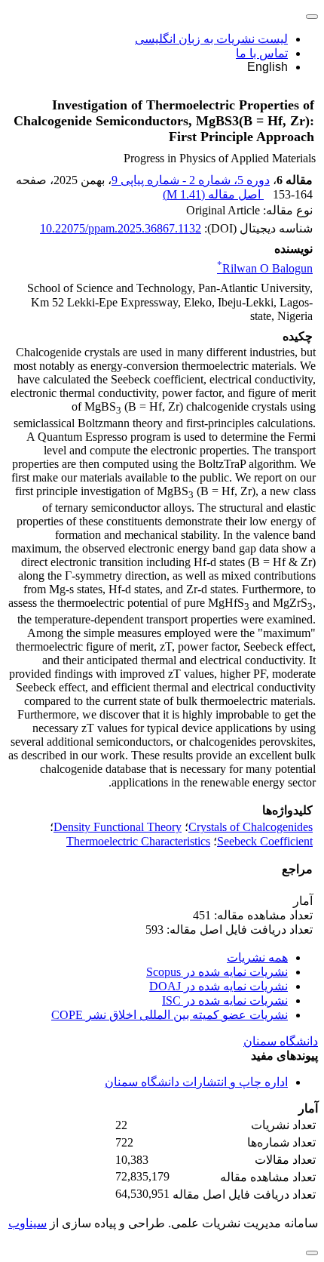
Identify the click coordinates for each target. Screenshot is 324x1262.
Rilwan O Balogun (265, 268)
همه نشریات (257, 957)
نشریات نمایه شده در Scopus (217, 971)
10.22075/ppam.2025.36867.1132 (120, 228)
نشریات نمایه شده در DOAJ (218, 986)
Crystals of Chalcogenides (250, 826)
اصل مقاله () (213, 194)
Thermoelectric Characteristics (138, 841)
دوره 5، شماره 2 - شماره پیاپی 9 (191, 180)
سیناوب (27, 1223)
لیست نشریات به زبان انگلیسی (211, 38)
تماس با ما (262, 53)
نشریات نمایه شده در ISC (225, 1000)
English (267, 66)
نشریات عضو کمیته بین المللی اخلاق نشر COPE (169, 1014)
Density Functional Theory (117, 826)
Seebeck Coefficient (265, 841)
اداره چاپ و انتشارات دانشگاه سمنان (196, 1082)
